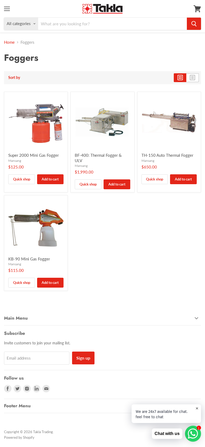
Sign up (83, 357)
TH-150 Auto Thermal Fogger (167, 155)
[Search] (194, 24)
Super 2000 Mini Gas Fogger (33, 155)
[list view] (192, 77)
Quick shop (21, 179)
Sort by (14, 77)
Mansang (14, 161)
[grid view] (180, 77)
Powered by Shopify (19, 437)
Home (9, 42)
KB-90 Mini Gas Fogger (29, 258)
